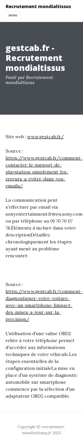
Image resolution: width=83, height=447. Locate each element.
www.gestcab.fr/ (45, 136)
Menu (13, 15)
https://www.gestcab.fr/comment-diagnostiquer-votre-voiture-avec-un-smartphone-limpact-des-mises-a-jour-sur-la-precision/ (44, 305)
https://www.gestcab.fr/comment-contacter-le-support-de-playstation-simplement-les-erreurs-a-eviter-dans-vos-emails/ (44, 172)
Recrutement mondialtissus (38, 6)
